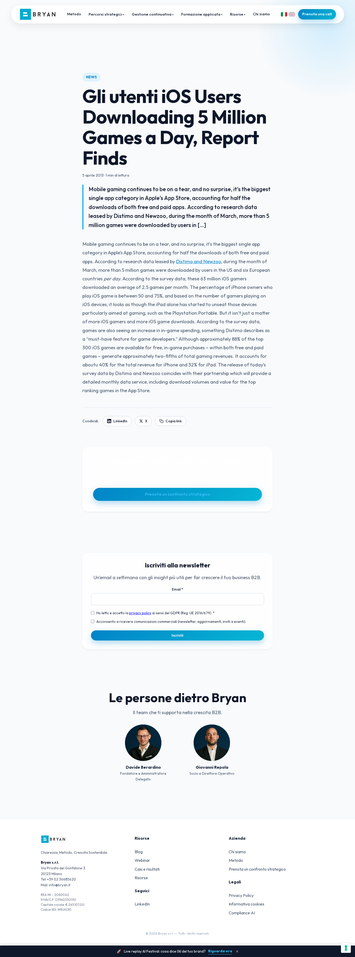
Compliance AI (242, 912)
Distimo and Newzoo (198, 261)
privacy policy (140, 613)
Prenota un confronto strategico (177, 494)
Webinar (142, 860)
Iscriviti (177, 635)
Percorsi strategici (105, 14)
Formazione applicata (200, 14)
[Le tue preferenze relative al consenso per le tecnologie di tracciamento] (346, 948)
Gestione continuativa (152, 14)
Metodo (74, 14)
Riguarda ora (220, 951)
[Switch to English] (292, 14)
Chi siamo (261, 14)
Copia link (174, 421)
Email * (177, 589)
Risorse (236, 14)
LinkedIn (120, 421)
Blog (139, 851)
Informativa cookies (246, 904)
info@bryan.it (59, 885)
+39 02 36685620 (61, 879)
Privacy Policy (241, 895)
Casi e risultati (147, 869)
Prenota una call (317, 14)
